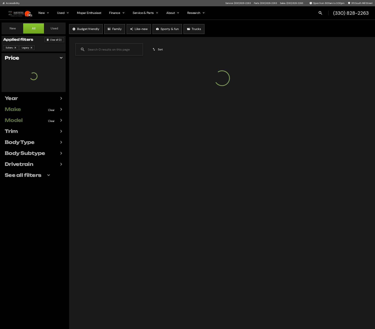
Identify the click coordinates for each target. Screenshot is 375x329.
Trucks (196, 29)
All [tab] (34, 28)
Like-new (141, 29)
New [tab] (13, 28)
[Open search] (320, 13)
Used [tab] (54, 28)
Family (117, 29)
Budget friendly (88, 29)
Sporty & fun (170, 29)
